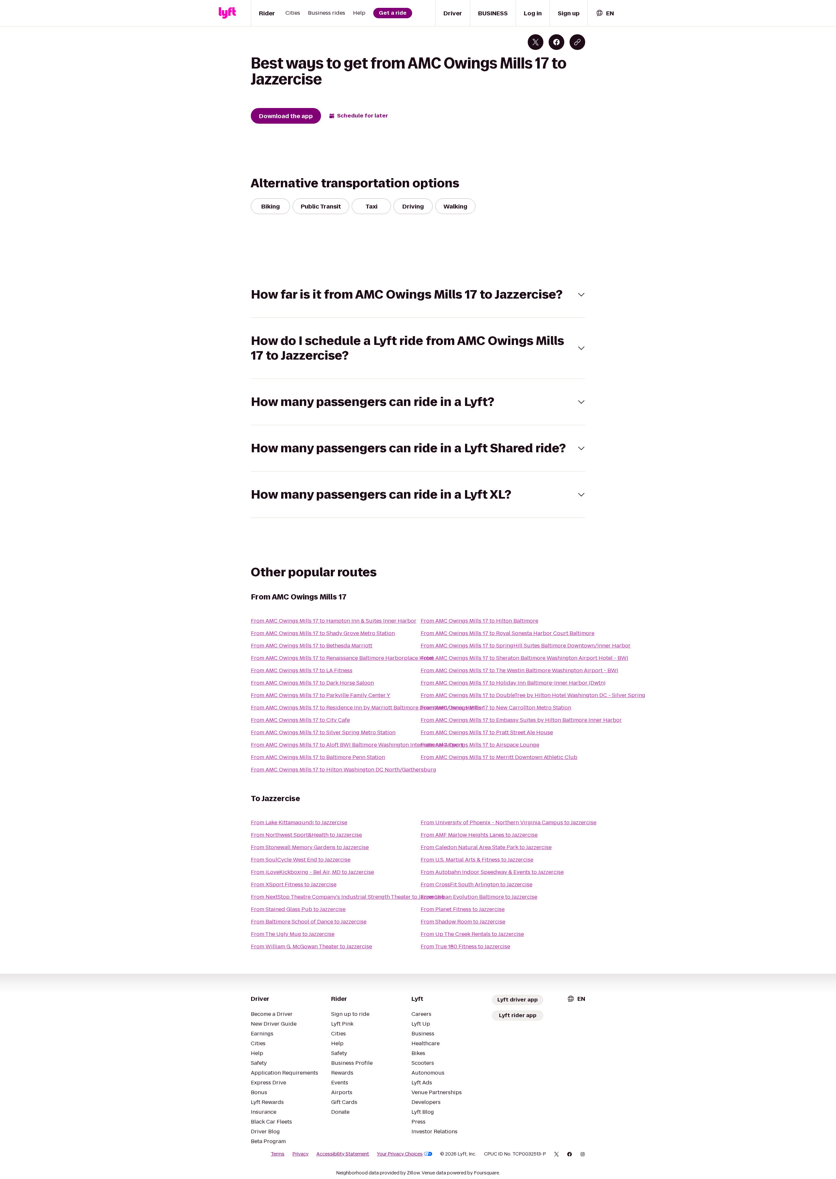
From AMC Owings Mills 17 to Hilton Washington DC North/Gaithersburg (343, 769)
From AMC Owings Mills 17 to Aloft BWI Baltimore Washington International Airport (357, 745)
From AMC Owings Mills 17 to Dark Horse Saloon (312, 683)
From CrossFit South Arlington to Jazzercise (476, 884)
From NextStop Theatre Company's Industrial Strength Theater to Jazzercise (347, 897)
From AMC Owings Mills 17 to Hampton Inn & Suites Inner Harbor (333, 621)
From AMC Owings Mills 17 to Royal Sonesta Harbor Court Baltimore (507, 633)
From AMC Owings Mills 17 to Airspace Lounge (480, 745)
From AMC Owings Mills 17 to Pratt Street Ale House (487, 732)
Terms (277, 1154)
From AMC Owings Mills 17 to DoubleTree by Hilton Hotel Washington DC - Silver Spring (533, 695)
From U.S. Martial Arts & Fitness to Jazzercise (477, 859)
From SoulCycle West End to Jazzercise (300, 859)
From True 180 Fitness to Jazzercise (465, 946)
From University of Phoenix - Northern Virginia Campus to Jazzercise (508, 822)
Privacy (300, 1154)
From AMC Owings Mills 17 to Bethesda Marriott (311, 645)
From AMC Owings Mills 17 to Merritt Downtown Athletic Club (499, 757)
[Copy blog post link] (577, 42)
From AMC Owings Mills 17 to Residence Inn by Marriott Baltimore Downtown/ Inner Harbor (367, 707)
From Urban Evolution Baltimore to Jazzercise (479, 897)
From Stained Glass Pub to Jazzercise (298, 909)
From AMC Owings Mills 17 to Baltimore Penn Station (318, 757)
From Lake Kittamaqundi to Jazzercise (299, 822)
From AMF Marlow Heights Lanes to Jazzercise (479, 835)
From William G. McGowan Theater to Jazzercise (311, 946)
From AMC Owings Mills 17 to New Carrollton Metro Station (496, 707)
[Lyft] (227, 13)
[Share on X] (535, 42)
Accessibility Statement (342, 1154)
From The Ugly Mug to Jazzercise (292, 934)
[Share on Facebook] (556, 42)
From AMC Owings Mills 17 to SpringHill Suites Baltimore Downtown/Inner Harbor (526, 645)
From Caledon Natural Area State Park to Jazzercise (486, 847)
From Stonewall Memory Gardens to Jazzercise (310, 847)
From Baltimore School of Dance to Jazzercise (308, 921)
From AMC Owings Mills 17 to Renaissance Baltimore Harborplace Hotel (342, 658)
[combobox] (605, 13)
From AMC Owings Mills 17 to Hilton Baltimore (479, 621)
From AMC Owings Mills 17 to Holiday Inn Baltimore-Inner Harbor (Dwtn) (513, 683)
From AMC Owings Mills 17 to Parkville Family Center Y (320, 695)
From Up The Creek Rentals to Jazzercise (472, 934)
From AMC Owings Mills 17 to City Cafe (300, 720)
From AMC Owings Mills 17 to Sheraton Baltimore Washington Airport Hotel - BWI (524, 658)
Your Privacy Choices (400, 1154)
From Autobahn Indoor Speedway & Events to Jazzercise (492, 872)
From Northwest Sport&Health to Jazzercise (306, 835)
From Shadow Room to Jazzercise (463, 921)
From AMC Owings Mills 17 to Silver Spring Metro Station (323, 732)
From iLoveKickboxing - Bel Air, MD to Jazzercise (312, 872)
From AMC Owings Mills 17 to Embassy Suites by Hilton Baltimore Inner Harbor (521, 720)
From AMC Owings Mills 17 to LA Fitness (301, 670)
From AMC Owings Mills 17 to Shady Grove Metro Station (323, 633)
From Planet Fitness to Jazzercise (463, 909)
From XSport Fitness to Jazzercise (293, 884)
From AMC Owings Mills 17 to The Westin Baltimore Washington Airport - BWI (519, 670)
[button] (418, 294)
